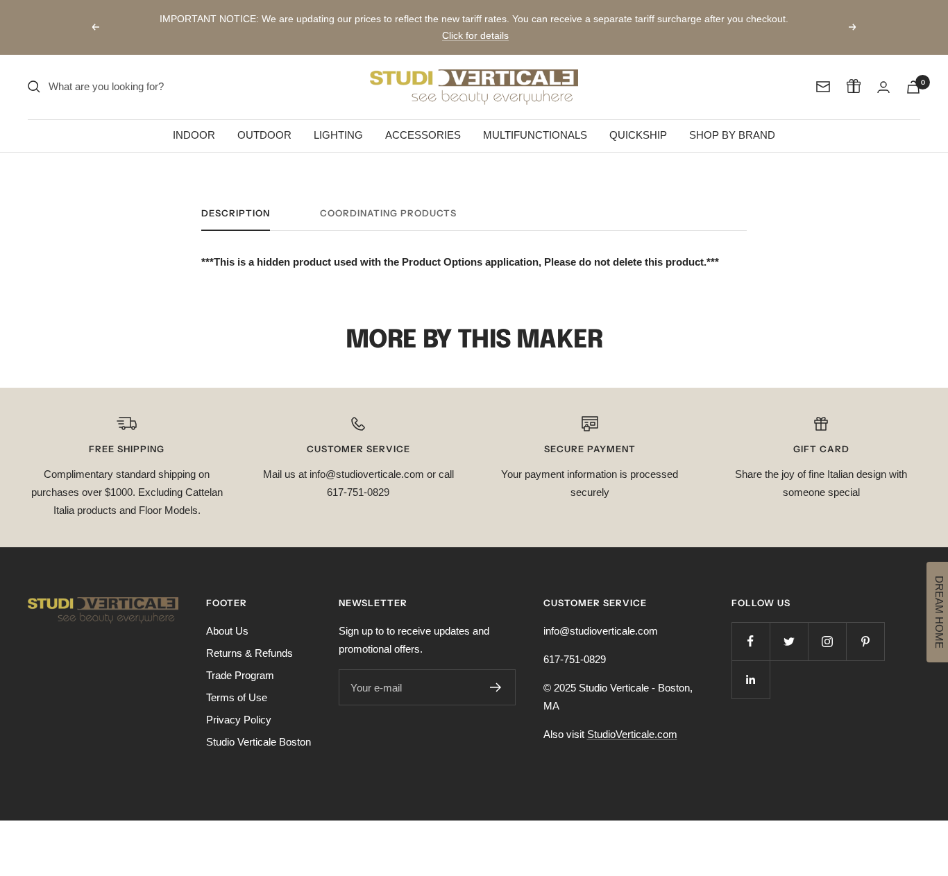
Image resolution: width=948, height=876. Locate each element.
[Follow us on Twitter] (789, 641)
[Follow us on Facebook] (750, 641)
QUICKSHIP (638, 135)
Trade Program (240, 675)
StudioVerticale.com (632, 734)
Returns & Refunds (249, 653)
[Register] (496, 687)
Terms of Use (236, 697)
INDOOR (194, 135)
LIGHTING (338, 135)
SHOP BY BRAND (732, 135)
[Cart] (913, 87)
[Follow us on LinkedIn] (750, 679)
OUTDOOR (264, 135)
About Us (227, 631)
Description (235, 212)
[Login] (883, 87)
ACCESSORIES (423, 135)
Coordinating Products (388, 212)
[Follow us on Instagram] (827, 641)
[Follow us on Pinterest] (865, 641)
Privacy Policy (238, 719)
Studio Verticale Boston (258, 742)
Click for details (475, 35)
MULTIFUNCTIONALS (535, 135)
